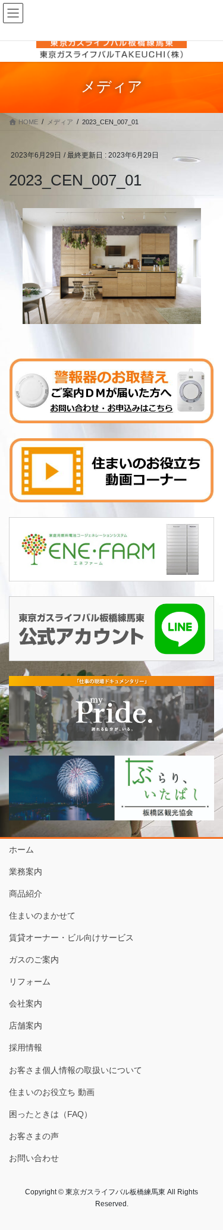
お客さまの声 (34, 1136)
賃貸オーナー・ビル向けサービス (71, 937)
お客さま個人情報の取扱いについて (75, 1070)
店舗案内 (25, 1025)
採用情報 (25, 1047)
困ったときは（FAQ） (50, 1114)
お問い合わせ (34, 1158)
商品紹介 (25, 893)
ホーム (21, 849)
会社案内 (25, 1003)
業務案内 (25, 871)
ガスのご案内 (34, 959)
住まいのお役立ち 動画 (52, 1092)
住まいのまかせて (42, 915)
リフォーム (30, 981)
